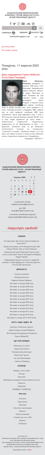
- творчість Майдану (22, 361)
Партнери (22, 405)
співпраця (6, 32)
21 (26, 191)
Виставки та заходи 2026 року (21, 283)
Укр (36, 37)
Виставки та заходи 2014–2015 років (21, 317)
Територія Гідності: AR (20, 37)
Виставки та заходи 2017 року (21, 311)
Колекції (22, 365)
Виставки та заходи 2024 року (21, 289)
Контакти (22, 398)
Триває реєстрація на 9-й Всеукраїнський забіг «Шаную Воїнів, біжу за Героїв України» (21, 247)
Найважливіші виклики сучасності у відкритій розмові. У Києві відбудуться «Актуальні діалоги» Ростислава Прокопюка (22, 262)
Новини (21, 236)
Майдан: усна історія (21, 370)
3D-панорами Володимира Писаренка (22, 333)
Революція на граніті (22, 345)
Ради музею (22, 401)
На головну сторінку (9, 50)
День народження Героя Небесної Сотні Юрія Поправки (21, 76)
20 (22, 191)
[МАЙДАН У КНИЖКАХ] (22, 389)
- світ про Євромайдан (21, 358)
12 (19, 189)
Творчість (21, 383)
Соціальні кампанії (21, 274)
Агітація (22, 373)
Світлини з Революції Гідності (21, 327)
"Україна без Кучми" (21, 348)
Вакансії (22, 420)
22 (30, 191)
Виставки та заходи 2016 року (21, 314)
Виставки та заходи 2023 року (21, 292)
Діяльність (21, 269)
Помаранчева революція (21, 352)
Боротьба (21, 376)
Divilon (29, 450)
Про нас (22, 393)
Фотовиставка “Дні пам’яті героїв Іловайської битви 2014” (21, 242)
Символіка (22, 386)
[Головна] (22, 6)
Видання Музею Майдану (22, 280)
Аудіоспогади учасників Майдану (22, 330)
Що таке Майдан (22, 341)
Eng (41, 37)
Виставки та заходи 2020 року (21, 302)
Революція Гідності (21, 355)
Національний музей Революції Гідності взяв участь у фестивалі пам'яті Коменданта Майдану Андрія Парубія (21, 254)
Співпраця (22, 423)
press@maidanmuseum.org (22, 210)
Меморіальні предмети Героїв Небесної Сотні (22, 380)
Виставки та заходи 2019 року (21, 305)
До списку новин (8, 46)
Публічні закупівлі (22, 414)
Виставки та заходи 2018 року (21, 308)
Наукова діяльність (21, 277)
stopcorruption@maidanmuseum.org (22, 217)
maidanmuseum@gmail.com (22, 204)
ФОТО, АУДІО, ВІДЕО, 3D (21, 322)
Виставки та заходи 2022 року (21, 296)
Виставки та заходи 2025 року (21, 286)
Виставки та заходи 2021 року (21, 299)
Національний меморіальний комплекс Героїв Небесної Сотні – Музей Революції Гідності (22, 15)
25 (15, 194)
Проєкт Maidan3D (21, 336)
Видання (23, 32)
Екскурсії (35, 32)
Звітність (22, 411)
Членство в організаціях (22, 408)
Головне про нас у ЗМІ (22, 417)
